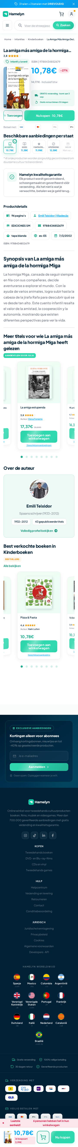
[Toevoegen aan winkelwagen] (43, 1137)
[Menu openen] (7, 25)
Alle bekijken (12, 566)
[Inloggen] (71, 14)
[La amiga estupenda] (39, 382)
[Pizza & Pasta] (39, 592)
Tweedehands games (39, 870)
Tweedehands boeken (39, 852)
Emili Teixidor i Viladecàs (53, 215)
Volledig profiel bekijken (37, 530)
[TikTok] (34, 835)
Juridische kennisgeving (39, 928)
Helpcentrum (39, 887)
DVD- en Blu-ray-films (39, 858)
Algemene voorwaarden (39, 946)
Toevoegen (14, 115)
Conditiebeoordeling (39, 911)
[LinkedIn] (43, 835)
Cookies (39, 940)
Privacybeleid (39, 934)
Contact (39, 905)
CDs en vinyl (39, 864)
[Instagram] (25, 835)
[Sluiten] (73, 4)
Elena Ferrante (35, 419)
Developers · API (39, 952)
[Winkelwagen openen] (61, 14)
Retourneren (39, 899)
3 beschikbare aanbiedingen (38, 445)
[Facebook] (52, 835)
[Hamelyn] (13, 14)
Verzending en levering (39, 893)
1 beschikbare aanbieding (39, 655)
